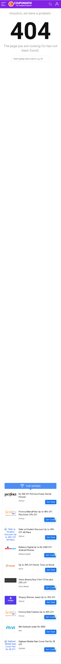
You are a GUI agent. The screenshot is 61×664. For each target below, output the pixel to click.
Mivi (20, 631)
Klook (21, 569)
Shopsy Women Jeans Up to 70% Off (37, 597)
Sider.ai (21, 536)
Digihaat (22, 648)
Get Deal (51, 502)
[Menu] (3, 4)
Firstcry (21, 519)
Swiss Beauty (24, 586)
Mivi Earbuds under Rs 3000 (32, 626)
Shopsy (21, 601)
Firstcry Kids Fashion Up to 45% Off (36, 612)
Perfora (21, 501)
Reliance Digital (24, 554)
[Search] (50, 4)
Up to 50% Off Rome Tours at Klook (36, 565)
